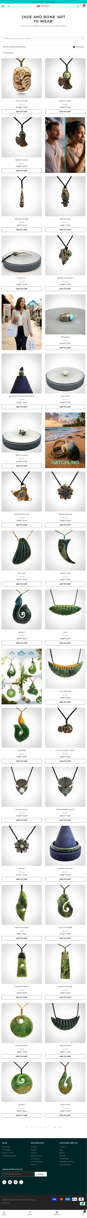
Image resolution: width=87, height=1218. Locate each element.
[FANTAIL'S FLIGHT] (22, 787)
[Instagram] (10, 1182)
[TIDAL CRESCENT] (65, 669)
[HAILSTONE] (65, 373)
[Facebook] (4, 1182)
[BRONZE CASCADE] (22, 196)
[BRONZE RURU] (65, 196)
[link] (29, 1213)
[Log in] (78, 6)
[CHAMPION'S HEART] (22, 964)
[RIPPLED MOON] (65, 1023)
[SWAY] (65, 610)
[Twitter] (21, 1182)
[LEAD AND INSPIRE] (65, 905)
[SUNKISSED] (22, 728)
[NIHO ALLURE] (65, 551)
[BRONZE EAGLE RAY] (22, 492)
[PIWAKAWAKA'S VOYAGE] (65, 787)
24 (55, 1127)
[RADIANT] (22, 1082)
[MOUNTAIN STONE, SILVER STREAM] (22, 373)
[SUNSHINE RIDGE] (22, 1023)
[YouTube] (16, 1182)
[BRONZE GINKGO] (22, 137)
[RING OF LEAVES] (22, 432)
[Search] (9, 6)
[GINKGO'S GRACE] (65, 78)
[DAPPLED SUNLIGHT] (65, 846)
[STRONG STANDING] (65, 964)
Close (85, 2)
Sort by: (14, 47)
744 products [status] (8, 53)
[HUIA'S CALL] (22, 255)
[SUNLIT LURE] (65, 1082)
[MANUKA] (22, 846)
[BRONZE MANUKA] (65, 492)
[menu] (3, 6)
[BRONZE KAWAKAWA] (65, 255)
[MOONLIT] (22, 610)
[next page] (60, 1127)
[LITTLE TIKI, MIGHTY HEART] (65, 728)
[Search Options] (83, 38)
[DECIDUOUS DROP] (22, 905)
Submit (41, 1174)
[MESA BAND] (65, 314)
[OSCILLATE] (22, 551)
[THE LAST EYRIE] (22, 78)
